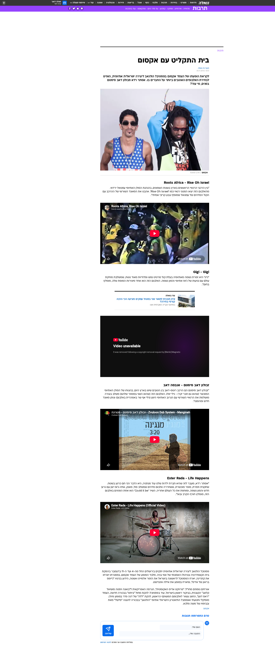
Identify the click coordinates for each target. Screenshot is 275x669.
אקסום (206, 609)
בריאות (130, 3)
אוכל (140, 3)
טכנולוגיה (110, 3)
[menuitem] (191, 2)
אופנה (100, 3)
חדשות (193, 3)
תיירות (121, 3)
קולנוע (162, 9)
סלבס (155, 3)
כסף (147, 3)
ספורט (183, 3)
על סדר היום (153, 9)
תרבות (164, 3)
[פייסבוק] (70, 8)
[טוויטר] (74, 8)
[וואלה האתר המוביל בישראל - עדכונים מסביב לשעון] (204, 2)
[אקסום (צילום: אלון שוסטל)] (154, 132)
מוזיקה (170, 9)
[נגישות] (4, 3)
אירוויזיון (178, 9)
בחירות (174, 3)
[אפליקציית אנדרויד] (82, 8)
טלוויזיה (186, 9)
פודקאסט (142, 9)
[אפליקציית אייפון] (78, 8)
